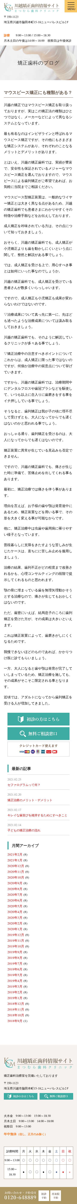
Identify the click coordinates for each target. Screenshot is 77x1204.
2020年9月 (14, 883)
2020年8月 (14, 889)
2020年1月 (14, 929)
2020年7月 (14, 894)
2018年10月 (15, 1015)
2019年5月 (14, 975)
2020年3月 (14, 917)
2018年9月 (14, 1021)
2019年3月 (14, 986)
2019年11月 (15, 940)
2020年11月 (15, 871)
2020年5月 (14, 906)
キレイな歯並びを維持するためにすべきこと (37, 815)
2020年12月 (15, 866)
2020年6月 (14, 900)
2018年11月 (15, 1009)
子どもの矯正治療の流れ (23, 830)
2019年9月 (14, 952)
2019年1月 (14, 998)
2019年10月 (15, 946)
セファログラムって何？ (23, 785)
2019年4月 (14, 980)
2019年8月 (14, 958)
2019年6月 (14, 969)
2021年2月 (14, 854)
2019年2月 (14, 992)
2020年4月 (14, 912)
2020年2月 (14, 923)
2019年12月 (15, 935)
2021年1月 (14, 860)
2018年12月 (15, 1003)
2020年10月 (15, 877)
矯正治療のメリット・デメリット (29, 800)
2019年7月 (14, 963)
